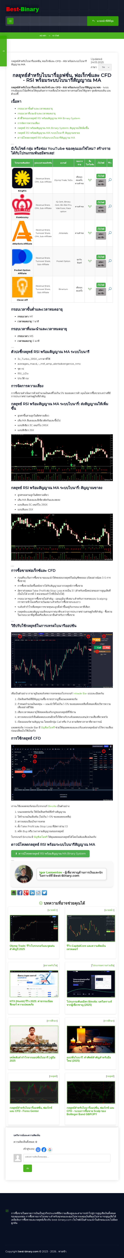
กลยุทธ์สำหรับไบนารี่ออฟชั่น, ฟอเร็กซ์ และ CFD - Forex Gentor (31, 1109)
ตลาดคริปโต (50, 965)
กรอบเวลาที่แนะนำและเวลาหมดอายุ (37, 113)
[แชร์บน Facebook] (19, 892)
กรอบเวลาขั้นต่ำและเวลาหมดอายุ (35, 108)
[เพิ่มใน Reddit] (38, 892)
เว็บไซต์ (101, 176)
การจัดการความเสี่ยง (28, 123)
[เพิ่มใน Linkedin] (32, 892)
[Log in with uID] (38, 1149)
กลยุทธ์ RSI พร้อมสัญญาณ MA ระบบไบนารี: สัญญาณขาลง (49, 132)
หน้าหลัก (43, 35)
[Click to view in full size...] (62, 480)
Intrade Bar (80, 693)
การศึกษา (52, 1020)
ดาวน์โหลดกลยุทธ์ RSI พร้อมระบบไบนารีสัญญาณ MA (46, 137)
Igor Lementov (50, 872)
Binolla (52, 806)
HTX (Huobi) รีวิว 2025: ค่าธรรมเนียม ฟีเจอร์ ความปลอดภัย (31, 1003)
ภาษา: (94, 67)
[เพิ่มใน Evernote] (13, 892)
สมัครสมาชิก (101, 183)
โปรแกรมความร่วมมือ (103, 965)
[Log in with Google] (49, 1149)
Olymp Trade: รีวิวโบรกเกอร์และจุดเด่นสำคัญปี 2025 (32, 948)
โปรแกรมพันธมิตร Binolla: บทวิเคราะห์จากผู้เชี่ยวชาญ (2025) (89, 1003)
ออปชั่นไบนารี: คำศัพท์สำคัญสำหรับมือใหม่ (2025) (89, 1059)
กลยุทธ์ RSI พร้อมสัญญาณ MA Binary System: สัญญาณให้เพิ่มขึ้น (53, 128)
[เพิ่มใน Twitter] (44, 892)
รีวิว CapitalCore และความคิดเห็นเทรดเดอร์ (86, 948)
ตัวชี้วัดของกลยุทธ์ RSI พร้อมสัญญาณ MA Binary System (49, 118)
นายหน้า (52, 910)
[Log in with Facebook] (43, 1149)
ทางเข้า (62, 1251)
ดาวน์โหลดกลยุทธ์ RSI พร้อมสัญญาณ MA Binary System (52, 853)
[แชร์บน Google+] (26, 892)
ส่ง (27, 1168)
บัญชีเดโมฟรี (48, 727)
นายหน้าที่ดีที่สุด (105, 21)
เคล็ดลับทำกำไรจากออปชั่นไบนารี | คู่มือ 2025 (32, 1059)
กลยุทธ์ (53, 1076)
